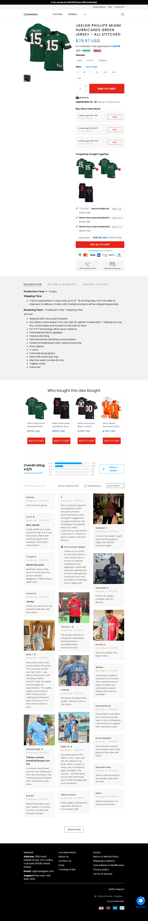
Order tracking (99, 7)
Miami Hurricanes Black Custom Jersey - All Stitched (86, 425)
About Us (63, 856)
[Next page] (126, 421)
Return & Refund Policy (106, 856)
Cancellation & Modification (108, 865)
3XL (114, 72)
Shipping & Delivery (104, 861)
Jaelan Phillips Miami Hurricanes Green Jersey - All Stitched (101, 208)
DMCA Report (116, 889)
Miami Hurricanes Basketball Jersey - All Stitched (95, 226)
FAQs (110, 7)
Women (103, 60)
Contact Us (119, 7)
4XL (79, 78)
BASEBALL (73, 14)
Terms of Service (102, 874)
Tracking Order (67, 869)
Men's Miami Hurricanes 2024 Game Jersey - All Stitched (112, 425)
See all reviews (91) (33, 473)
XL (97, 72)
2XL (105, 72)
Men (80, 60)
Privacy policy (101, 869)
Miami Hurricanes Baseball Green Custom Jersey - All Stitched (95, 217)
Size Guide (91, 66)
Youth (90, 60)
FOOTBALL (58, 14)
